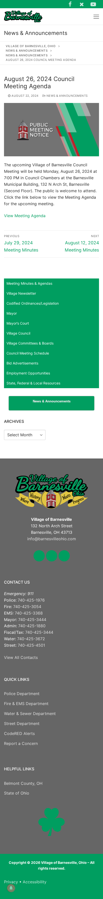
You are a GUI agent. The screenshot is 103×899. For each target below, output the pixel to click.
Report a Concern (21, 743)
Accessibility (34, 881)
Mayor (11, 313)
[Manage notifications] (11, 888)
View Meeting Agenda (25, 215)
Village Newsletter (21, 293)
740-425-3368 (29, 613)
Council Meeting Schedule (27, 353)
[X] (81, 4)
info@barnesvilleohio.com (51, 538)
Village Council (18, 333)
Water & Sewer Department (30, 713)
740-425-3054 (27, 606)
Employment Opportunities (28, 373)
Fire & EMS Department (26, 703)
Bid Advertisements (22, 363)
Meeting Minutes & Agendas (29, 283)
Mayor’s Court (17, 323)
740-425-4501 (31, 645)
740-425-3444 (32, 619)
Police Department (22, 693)
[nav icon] (96, 16)
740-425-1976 (31, 600)
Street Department (22, 723)
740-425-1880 (32, 625)
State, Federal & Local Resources (33, 383)
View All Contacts (21, 657)
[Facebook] (70, 4)
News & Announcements (67, 95)
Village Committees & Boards (30, 343)
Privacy (11, 881)
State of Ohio (16, 793)
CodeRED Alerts (19, 733)
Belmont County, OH (23, 783)
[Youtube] (93, 4)
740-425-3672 (31, 638)
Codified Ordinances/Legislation (32, 303)
